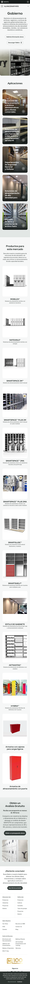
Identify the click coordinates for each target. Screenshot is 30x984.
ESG (3, 926)
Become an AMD (20, 923)
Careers (4, 929)
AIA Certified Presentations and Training (21, 943)
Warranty (18, 948)
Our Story (5, 923)
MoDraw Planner (20, 939)
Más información (12, 981)
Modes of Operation (8, 948)
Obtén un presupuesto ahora (15, 833)
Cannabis (20, 905)
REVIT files (5, 951)
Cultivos (19, 903)
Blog (17, 929)
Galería (4, 908)
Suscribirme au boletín (15, 888)
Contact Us (19, 926)
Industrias (5, 903)
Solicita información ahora (15, 37)
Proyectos (5, 905)
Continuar (19, 981)
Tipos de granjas (22, 908)
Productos (5, 900)
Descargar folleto (14, 42)
